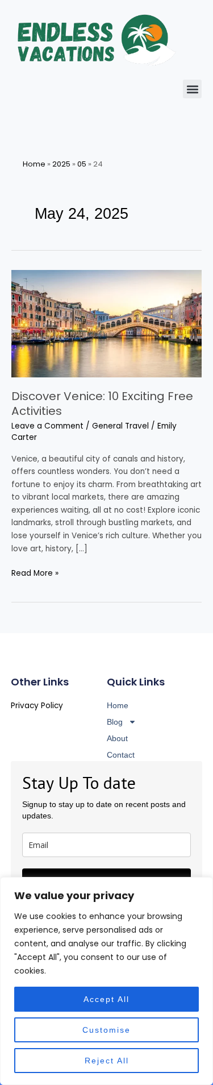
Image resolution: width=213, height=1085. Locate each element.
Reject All (107, 1060)
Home (34, 164)
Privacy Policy (37, 705)
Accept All (106, 999)
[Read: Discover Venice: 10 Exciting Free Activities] (106, 323)
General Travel (120, 426)
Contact (121, 754)
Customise (106, 1029)
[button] (192, 89)
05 (81, 164)
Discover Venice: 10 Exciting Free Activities (102, 403)
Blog (115, 721)
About (117, 738)
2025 (61, 164)
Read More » (35, 573)
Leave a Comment (47, 426)
